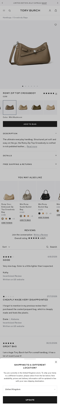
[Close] (56, 362)
